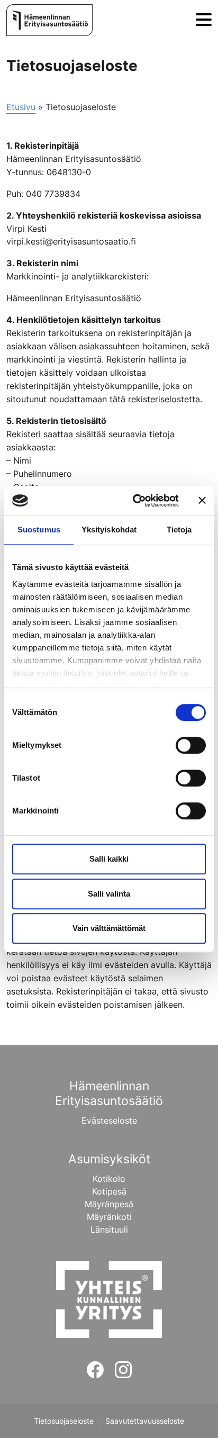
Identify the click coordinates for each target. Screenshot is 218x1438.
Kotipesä (109, 1191)
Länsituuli (109, 1229)
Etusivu (20, 107)
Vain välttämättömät (109, 928)
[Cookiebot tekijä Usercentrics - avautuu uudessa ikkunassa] (135, 501)
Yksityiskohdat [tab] (109, 529)
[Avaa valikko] (204, 20)
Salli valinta (109, 893)
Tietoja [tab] (179, 529)
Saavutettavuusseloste (144, 1421)
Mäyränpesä (109, 1204)
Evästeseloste (109, 1120)
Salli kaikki (109, 858)
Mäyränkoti (109, 1216)
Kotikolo (109, 1178)
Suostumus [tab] (38, 529)
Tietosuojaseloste (64, 1421)
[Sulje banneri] (202, 500)
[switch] (191, 745)
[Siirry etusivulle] (49, 20)
